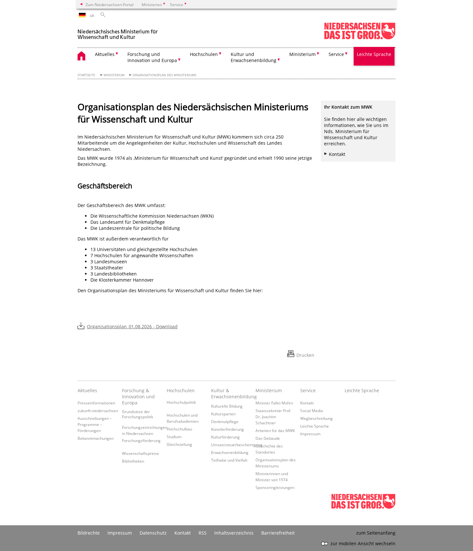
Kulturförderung (225, 436)
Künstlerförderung (227, 429)
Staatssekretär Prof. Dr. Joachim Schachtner (273, 416)
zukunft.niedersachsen (98, 410)
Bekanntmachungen (96, 438)
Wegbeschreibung (316, 418)
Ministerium (114, 75)
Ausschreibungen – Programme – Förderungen (95, 424)
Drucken (305, 355)
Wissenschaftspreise (140, 453)
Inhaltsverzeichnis (234, 533)
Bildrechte (89, 533)
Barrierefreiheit (278, 533)
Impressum (310, 433)
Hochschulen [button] (204, 54)
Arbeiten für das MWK (275, 430)
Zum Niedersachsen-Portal (110, 4)
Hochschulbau (179, 428)
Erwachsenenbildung (229, 452)
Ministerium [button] (302, 54)
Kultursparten (223, 413)
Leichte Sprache (374, 54)
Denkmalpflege (224, 421)
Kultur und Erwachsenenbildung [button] (253, 57)
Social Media (311, 410)
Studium (174, 436)
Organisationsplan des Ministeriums (164, 75)
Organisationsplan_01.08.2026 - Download (132, 326)
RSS (203, 533)
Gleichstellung (179, 444)
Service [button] (336, 54)
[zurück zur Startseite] (118, 31)
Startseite (86, 75)
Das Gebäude (267, 438)
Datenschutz (153, 533)
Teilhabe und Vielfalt (229, 460)
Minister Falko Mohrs (274, 402)
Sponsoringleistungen (274, 487)
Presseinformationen (96, 402)
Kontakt (337, 154)
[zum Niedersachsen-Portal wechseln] (359, 38)
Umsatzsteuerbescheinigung (237, 444)
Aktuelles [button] (105, 54)
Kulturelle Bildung (227, 406)
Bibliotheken (133, 461)
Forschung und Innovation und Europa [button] (152, 57)
